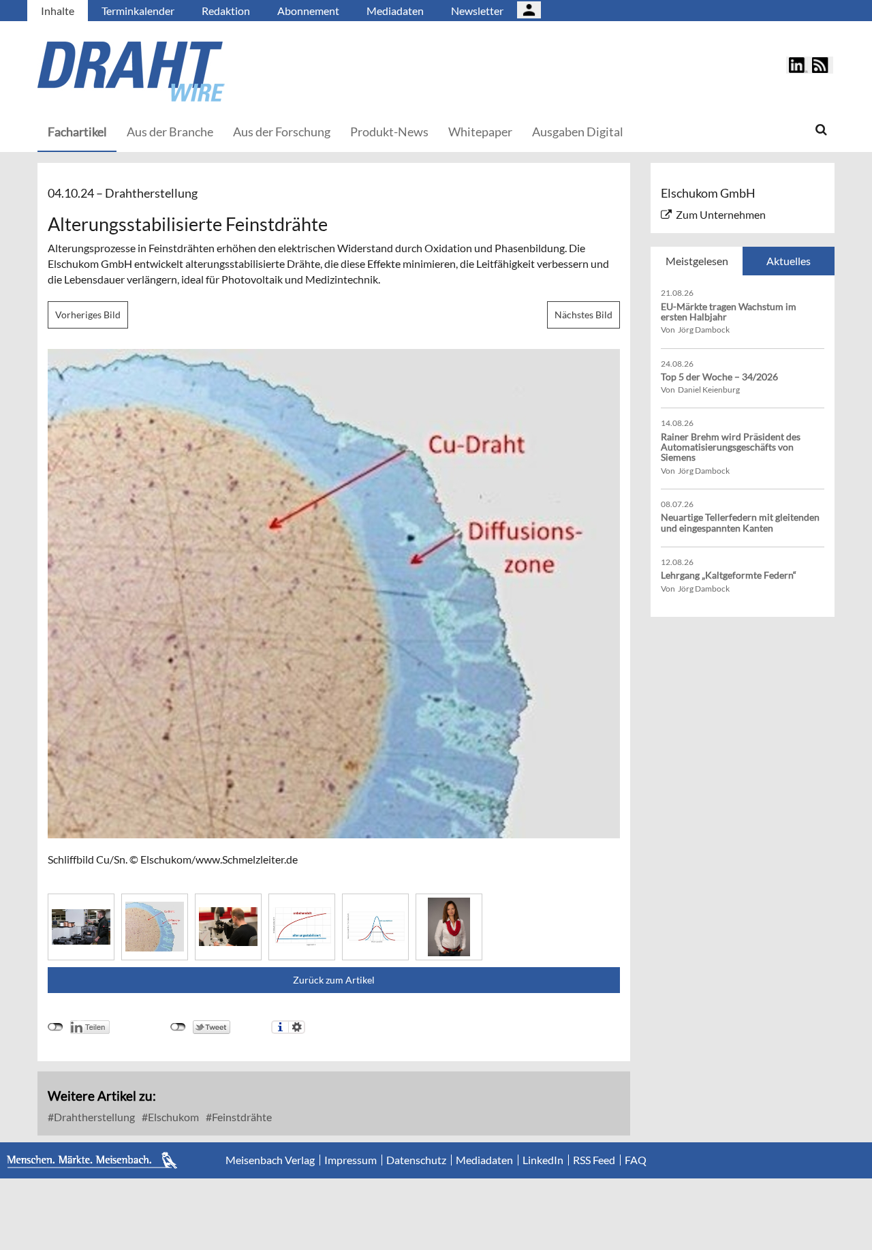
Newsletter (477, 10)
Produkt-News (389, 131)
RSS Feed (594, 1160)
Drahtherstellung (93, 1116)
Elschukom (172, 1116)
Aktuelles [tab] (788, 260)
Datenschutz (416, 1160)
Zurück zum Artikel (334, 980)
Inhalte (57, 10)
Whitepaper (480, 131)
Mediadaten (395, 10)
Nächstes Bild (583, 314)
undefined (55, 1027)
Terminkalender (138, 10)
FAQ (636, 1160)
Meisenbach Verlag (270, 1160)
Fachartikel (77, 131)
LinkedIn (543, 1160)
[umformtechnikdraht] (207, 72)
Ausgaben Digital (577, 131)
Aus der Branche (170, 131)
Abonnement (308, 10)
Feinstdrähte (241, 1116)
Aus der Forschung (281, 131)
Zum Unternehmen (721, 214)
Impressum (350, 1160)
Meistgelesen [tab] (697, 260)
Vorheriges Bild (88, 314)
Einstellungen (296, 1027)
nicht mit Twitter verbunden (178, 1027)
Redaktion (226, 10)
